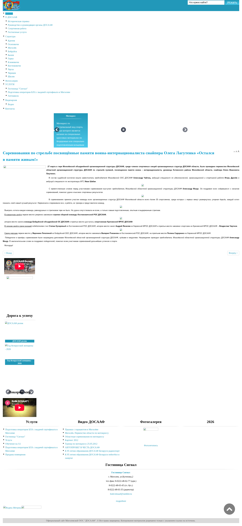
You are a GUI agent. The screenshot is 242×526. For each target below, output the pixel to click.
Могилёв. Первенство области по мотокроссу (87, 433)
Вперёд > (233, 253)
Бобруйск (12, 51)
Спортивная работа (17, 28)
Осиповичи (13, 44)
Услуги (8, 440)
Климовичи (13, 62)
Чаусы (11, 69)
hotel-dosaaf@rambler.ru (121, 494)
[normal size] (236, 151)
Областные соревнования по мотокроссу (84, 436)
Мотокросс (71, 116)
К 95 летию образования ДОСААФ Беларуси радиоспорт (92, 451)
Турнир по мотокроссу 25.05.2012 (81, 444)
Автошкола (13, 96)
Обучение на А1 (13, 444)
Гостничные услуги (17, 32)
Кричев (11, 40)
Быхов (11, 55)
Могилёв (12, 48)
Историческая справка (18, 21)
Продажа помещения (15, 454)
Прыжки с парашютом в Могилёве (81, 429)
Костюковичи (14, 66)
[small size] (234, 151)
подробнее (121, 501)
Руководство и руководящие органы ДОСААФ (30, 25)
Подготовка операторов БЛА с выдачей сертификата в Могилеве (39, 92)
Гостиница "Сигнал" (18, 88)
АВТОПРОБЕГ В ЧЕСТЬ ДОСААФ (82, 447)
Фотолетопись (151, 445)
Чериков (12, 73)
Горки (11, 58)
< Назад (8, 253)
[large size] (238, 151)
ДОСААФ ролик (19, 341)
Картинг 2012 (71, 440)
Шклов (11, 76)
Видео (11, 104)
